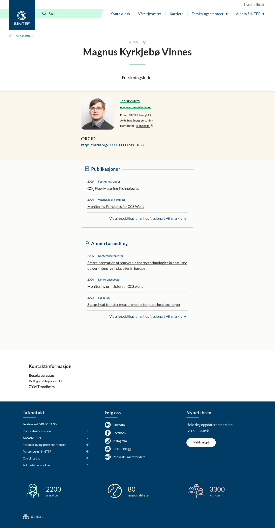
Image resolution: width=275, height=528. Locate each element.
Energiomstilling (142, 120)
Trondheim (143, 125)
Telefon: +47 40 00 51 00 (40, 424)
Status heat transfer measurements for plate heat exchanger (133, 304)
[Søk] (44, 13)
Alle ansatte (23, 35)
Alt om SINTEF (248, 13)
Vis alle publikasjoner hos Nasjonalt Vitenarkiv (146, 218)
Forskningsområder (208, 13)
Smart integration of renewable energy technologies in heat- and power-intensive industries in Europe (137, 265)
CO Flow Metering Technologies (113, 188)
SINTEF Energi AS (140, 115)
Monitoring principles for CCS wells (115, 286)
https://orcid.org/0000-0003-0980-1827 (112, 145)
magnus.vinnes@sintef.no (135, 107)
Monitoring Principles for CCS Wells (115, 206)
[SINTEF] (22, 15)
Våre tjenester (149, 13)
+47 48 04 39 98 (130, 100)
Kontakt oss (120, 13)
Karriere (176, 13)
